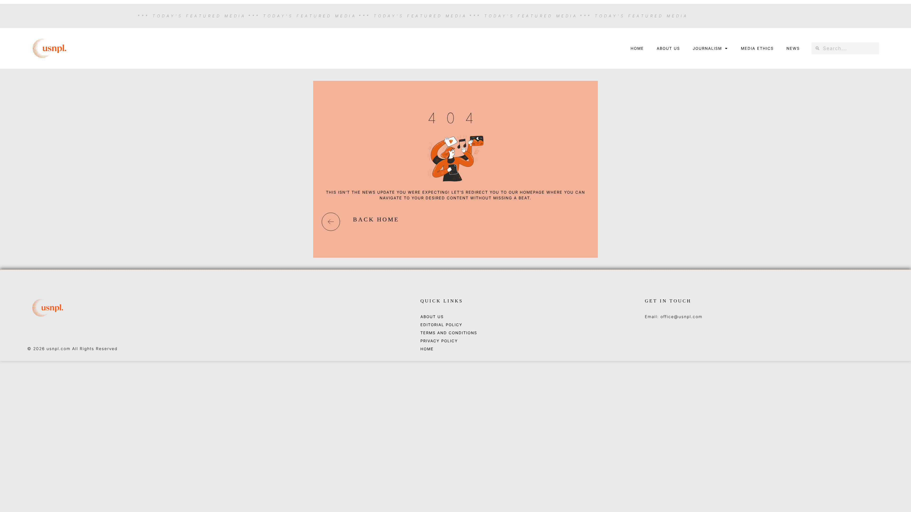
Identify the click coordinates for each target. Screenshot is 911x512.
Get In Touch (668, 300)
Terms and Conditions (448, 332)
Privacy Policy (439, 340)
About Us (668, 48)
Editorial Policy (441, 324)
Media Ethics (757, 48)
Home (637, 48)
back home (376, 219)
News (793, 48)
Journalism (707, 48)
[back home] (331, 222)
